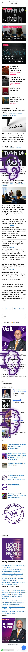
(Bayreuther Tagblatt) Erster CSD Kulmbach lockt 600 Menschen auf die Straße (13, 266)
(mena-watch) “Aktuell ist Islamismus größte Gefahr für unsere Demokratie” (14, 602)
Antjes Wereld (6, 594)
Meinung (9, 9)
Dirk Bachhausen (14, 2)
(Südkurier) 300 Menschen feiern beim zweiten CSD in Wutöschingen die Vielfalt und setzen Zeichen (14, 221)
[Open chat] (23, 647)
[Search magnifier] (24, 316)
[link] (5, 81)
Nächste (21, 309)
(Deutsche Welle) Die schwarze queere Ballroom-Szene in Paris (12, 285)
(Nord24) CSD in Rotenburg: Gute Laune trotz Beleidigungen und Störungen (13, 244)
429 (15, 309)
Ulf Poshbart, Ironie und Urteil (10, 601)
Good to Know (6, 590)
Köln (5, 9)
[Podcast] (12, 560)
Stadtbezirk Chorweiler (15, 27)
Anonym (4, 607)
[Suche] (3, 2)
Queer (12, 225)
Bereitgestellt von (14, 644)
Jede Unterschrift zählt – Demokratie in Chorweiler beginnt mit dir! (13, 110)
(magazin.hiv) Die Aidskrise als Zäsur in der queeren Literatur (12, 596)
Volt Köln (13, 115)
